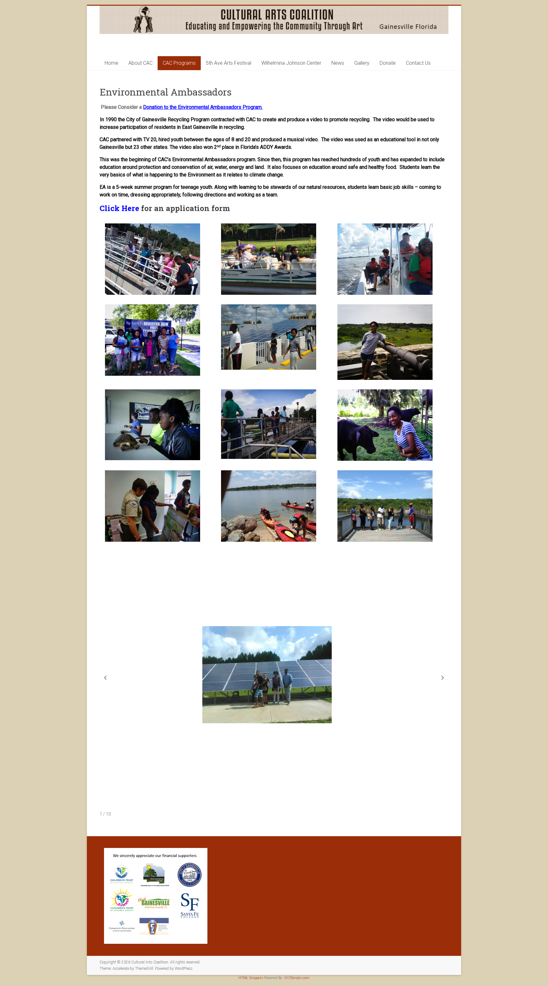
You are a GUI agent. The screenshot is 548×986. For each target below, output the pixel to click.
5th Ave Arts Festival (228, 63)
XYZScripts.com (297, 978)
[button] (158, 259)
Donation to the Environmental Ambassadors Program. (203, 107)
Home (111, 63)
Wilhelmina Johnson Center (291, 63)
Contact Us (418, 63)
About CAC (140, 63)
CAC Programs (179, 63)
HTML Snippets (250, 978)
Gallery (361, 63)
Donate (388, 63)
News (337, 63)
